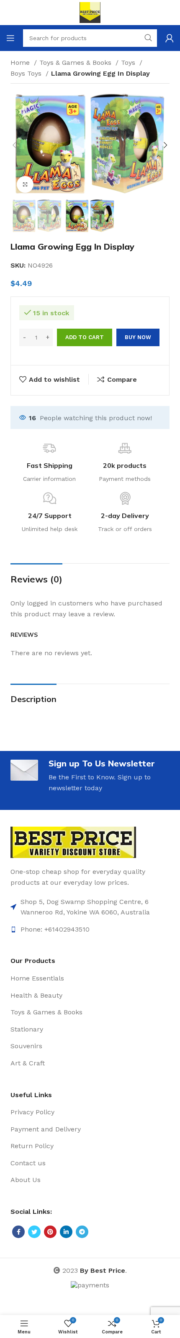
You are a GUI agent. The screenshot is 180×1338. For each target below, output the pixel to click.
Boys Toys (27, 73)
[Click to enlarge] (25, 184)
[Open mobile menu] (10, 38)
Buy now (138, 337)
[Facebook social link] (18, 1232)
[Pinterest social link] (50, 1232)
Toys (129, 62)
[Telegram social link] (82, 1232)
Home (21, 62)
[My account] (169, 38)
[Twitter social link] (34, 1232)
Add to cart (84, 337)
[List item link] (90, 907)
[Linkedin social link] (66, 1232)
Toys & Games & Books (76, 62)
